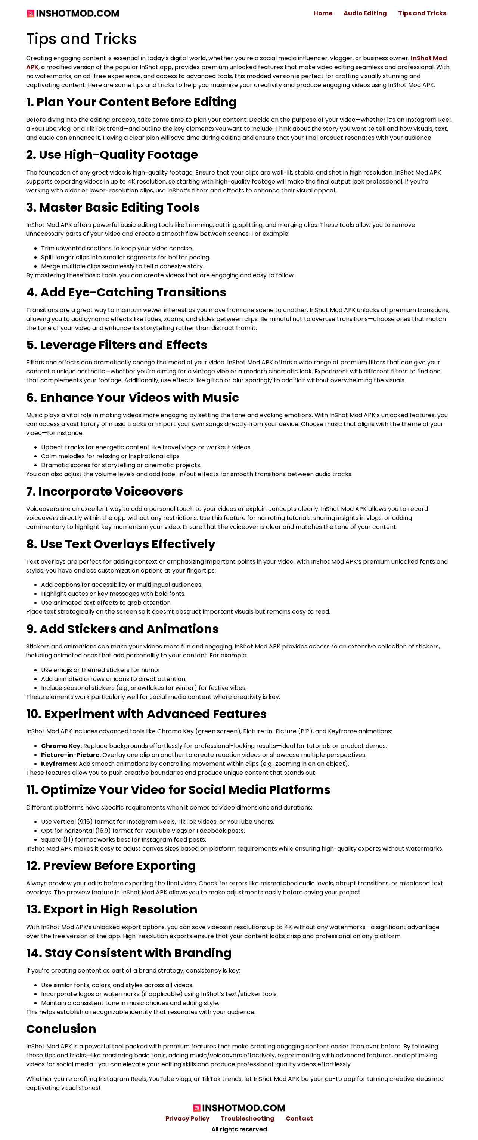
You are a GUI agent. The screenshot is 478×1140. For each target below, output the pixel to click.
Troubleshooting (247, 1118)
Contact (299, 1118)
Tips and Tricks (422, 13)
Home (323, 13)
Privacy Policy (187, 1118)
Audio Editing (365, 13)
